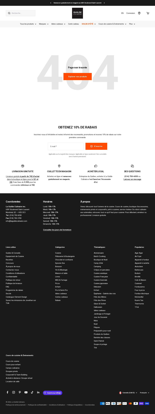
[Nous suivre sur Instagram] (13, 392)
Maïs (96, 321)
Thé (95, 348)
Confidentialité (11, 277)
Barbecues (139, 270)
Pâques (97, 327)
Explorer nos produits (77, 77)
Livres (57, 277)
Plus (131, 24)
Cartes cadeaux (61, 297)
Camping (97, 266)
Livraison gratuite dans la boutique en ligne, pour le (22, 179)
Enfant (57, 287)
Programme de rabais (14, 290)
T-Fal (137, 307)
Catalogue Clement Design (16, 297)
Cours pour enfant (13, 365)
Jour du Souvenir (100, 317)
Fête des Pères (100, 300)
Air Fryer (138, 256)
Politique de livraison (14, 283)
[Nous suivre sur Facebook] (7, 392)
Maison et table (61, 273)
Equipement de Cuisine (15, 256)
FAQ (7, 287)
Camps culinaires (12, 368)
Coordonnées (90, 405)
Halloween (98, 307)
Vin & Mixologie (61, 270)
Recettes (9, 260)
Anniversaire (99, 253)
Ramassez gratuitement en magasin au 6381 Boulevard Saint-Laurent (77, 3)
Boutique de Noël (100, 260)
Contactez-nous (12, 270)
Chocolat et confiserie (64, 260)
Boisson (58, 266)
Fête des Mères (100, 297)
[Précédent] (50, 3)
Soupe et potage (100, 344)
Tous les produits (27, 24)
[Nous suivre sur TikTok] (32, 392)
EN (122, 13)
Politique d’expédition (75, 405)
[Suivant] (104, 3)
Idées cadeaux (57, 24)
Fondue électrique (142, 293)
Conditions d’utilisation (57, 405)
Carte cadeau (73, 24)
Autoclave (139, 266)
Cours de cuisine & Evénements (111, 24)
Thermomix (139, 304)
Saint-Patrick (99, 341)
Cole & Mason (140, 280)
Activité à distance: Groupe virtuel (19, 378)
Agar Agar (139, 253)
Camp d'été (98, 263)
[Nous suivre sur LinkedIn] (38, 392)
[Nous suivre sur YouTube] (26, 392)
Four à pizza (140, 290)
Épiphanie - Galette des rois (105, 293)
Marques (42, 24)
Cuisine (58, 253)
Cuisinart (138, 283)
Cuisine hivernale (100, 280)
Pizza (57, 283)
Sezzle (8, 293)
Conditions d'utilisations (15, 273)
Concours (10, 263)
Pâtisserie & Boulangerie (65, 256)
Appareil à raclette (142, 263)
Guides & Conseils (13, 253)
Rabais (58, 300)
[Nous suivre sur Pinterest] (19, 392)
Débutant (97, 287)
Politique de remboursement (16, 405)
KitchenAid (139, 297)
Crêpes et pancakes (102, 270)
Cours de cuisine (12, 361)
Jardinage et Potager (102, 314)
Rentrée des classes (102, 337)
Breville (137, 277)
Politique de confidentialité (37, 405)
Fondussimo (140, 287)
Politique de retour (13, 280)
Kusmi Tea (139, 300)
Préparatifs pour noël (102, 331)
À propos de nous (13, 266)
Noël (95, 324)
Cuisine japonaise (101, 283)
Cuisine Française (101, 277)
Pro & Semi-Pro (61, 290)
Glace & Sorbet (100, 304)
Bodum (137, 273)
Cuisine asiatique (100, 273)
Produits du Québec (101, 334)
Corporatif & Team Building (16, 375)
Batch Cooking (99, 256)
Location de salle (12, 381)
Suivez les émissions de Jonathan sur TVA (21, 301)
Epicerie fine (60, 263)
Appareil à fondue (142, 260)
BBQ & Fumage (61, 280)
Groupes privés (12, 371)
